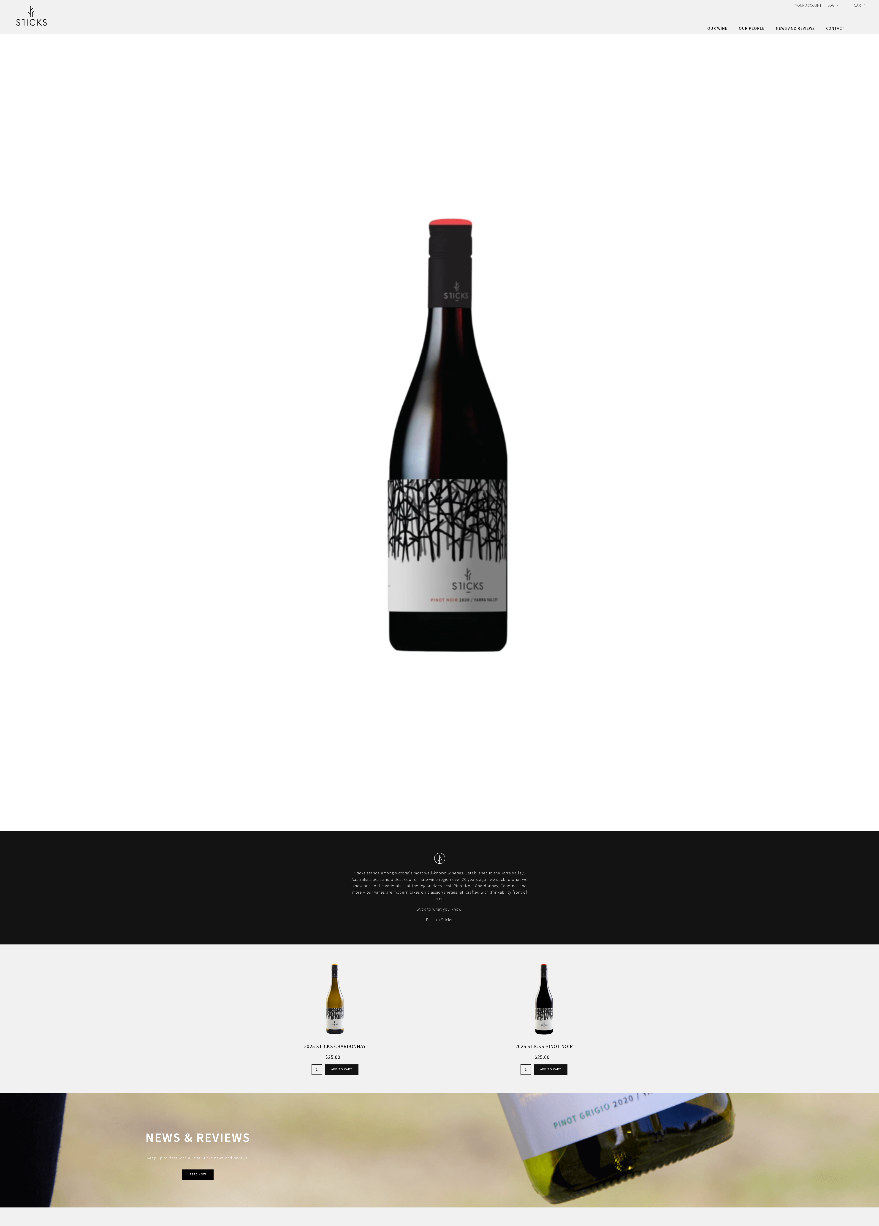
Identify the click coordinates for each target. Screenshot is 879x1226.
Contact (835, 28)
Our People (752, 28)
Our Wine (717, 28)
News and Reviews (795, 28)
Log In (833, 5)
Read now (198, 1174)
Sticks (31, 17)
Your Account (808, 5)
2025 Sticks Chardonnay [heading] (335, 1046)
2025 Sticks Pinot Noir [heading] (544, 1046)
